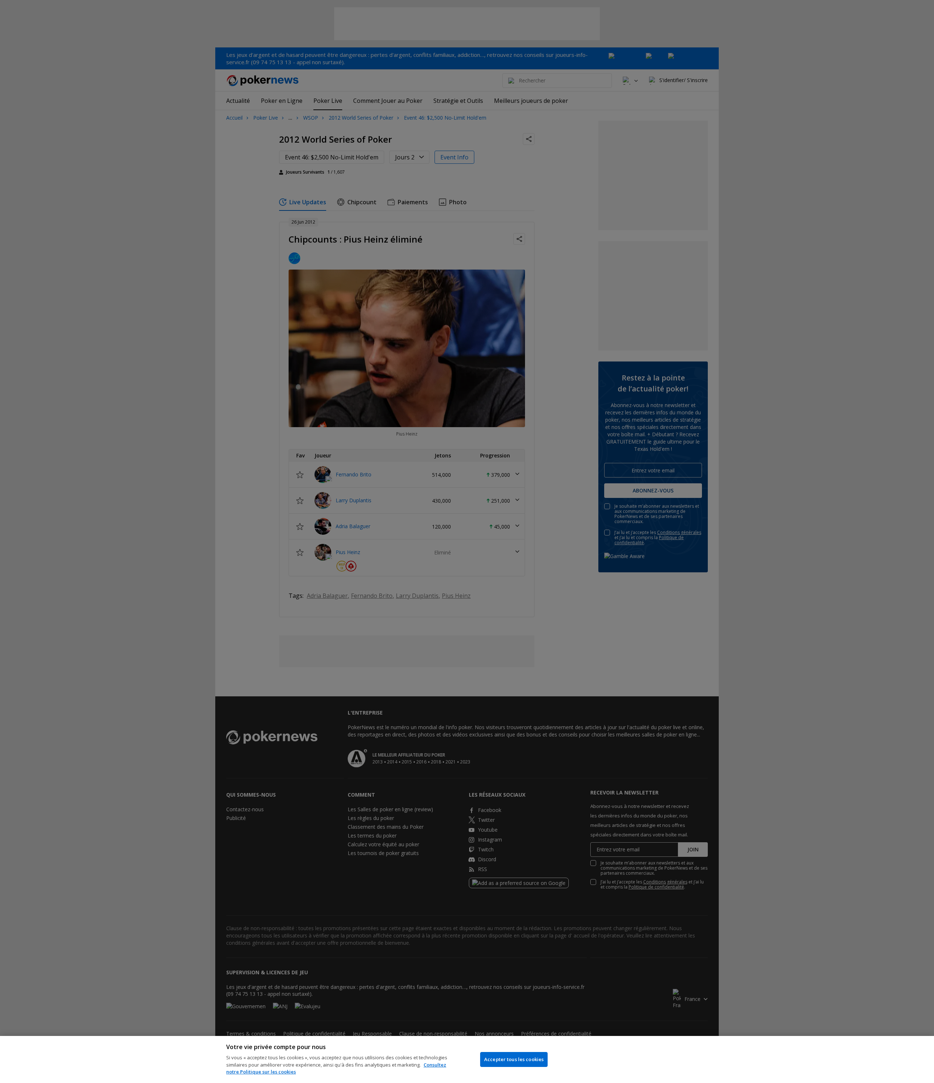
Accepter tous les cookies (514, 1059)
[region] (467, 1059)
